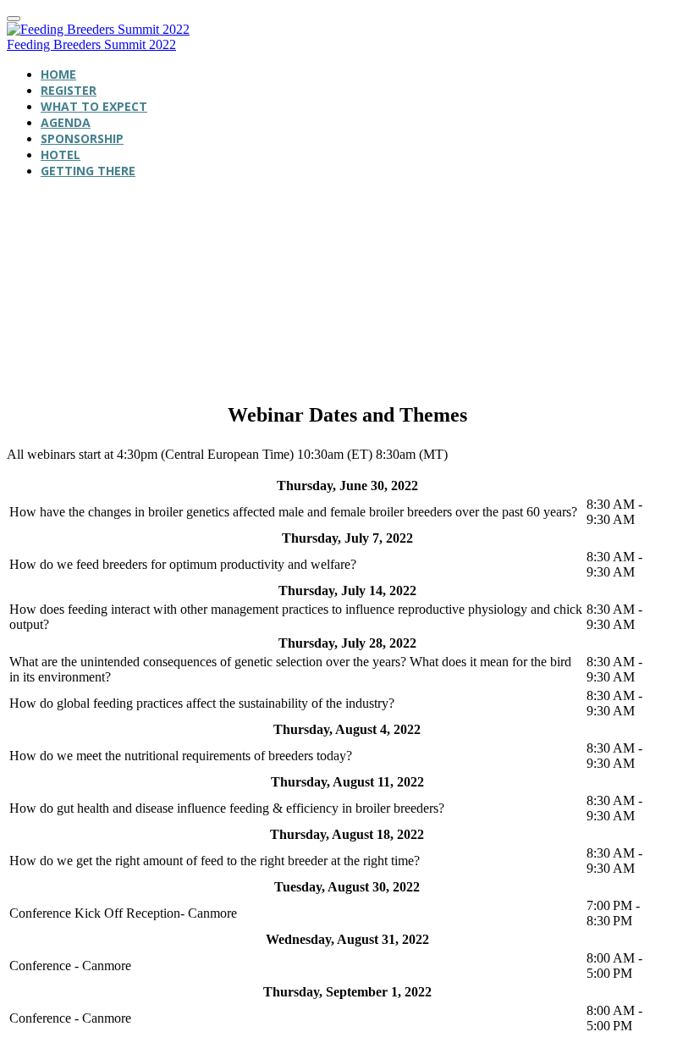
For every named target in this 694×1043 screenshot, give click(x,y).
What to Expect (94, 106)
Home (58, 74)
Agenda (66, 122)
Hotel (60, 154)
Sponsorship (82, 138)
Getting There (88, 171)
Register (68, 90)
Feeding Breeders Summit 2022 (91, 44)
